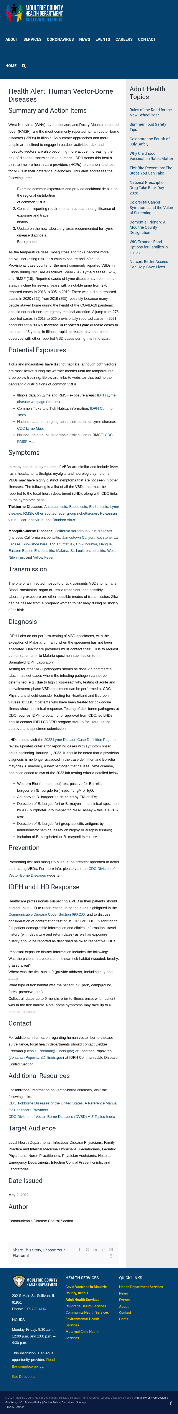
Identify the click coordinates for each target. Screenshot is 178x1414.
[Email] (111, 1250)
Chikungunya (86, 544)
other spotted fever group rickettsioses (66, 513)
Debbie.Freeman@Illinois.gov (49, 1051)
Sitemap (81, 1402)
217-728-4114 (35, 1309)
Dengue (105, 544)
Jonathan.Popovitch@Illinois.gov (36, 1057)
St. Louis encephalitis (87, 551)
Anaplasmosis (55, 507)
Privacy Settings (14, 1407)
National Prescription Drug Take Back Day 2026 (148, 187)
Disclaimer (68, 1402)
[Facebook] (80, 1250)
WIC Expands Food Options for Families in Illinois (149, 247)
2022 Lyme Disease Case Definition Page (77, 740)
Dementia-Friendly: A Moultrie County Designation (148, 227)
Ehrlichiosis (98, 507)
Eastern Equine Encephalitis (31, 551)
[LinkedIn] (95, 1250)
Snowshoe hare (34, 544)
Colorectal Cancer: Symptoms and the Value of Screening (151, 207)
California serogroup (71, 531)
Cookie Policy (51, 1402)
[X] (87, 1250)
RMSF (28, 513)
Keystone (104, 537)
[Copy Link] (111, 1256)
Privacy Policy (33, 1402)
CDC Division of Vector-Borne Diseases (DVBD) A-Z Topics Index (61, 1117)
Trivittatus (64, 544)
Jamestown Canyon (78, 537)
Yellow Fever (43, 557)
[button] (24, 65)
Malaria (62, 551)
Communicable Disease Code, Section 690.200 (46, 914)
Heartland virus (31, 520)
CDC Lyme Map (30, 428)
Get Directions (23, 1377)
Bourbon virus (64, 520)
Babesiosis (78, 507)
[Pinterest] (103, 1250)
